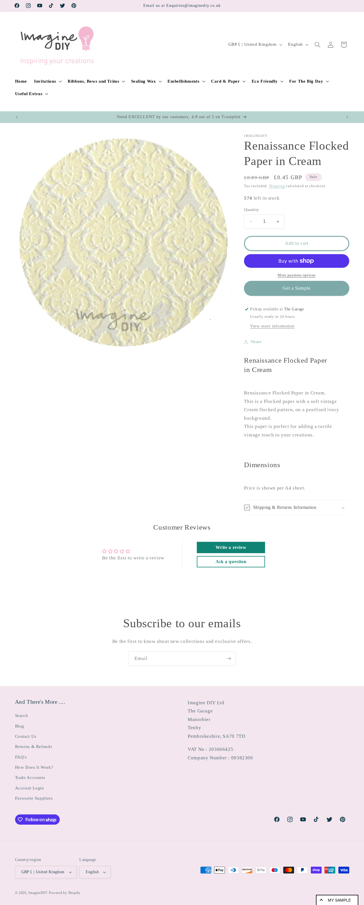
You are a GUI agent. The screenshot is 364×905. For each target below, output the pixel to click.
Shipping (277, 186)
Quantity (251, 210)
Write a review (231, 547)
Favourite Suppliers (34, 798)
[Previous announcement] (17, 117)
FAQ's (21, 757)
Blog (19, 726)
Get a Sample (297, 288)
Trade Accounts (30, 778)
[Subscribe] (228, 658)
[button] (47, 81)
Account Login (29, 788)
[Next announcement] (347, 117)
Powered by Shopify (64, 892)
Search (21, 715)
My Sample (339, 900)
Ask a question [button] (231, 561)
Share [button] (256, 341)
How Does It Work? (34, 767)
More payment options (297, 275)
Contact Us (25, 736)
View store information (272, 326)
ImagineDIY (37, 892)
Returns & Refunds (33, 746)
